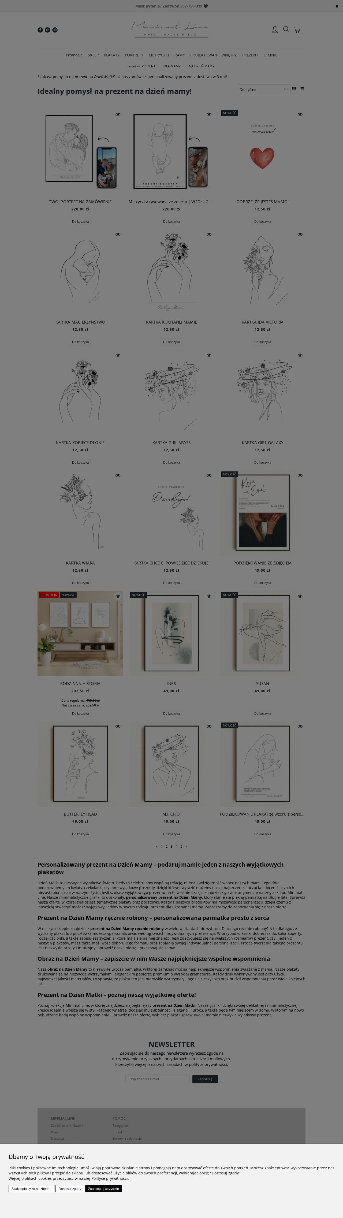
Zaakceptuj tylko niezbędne (31, 1189)
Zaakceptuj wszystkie (103, 1189)
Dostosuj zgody (70, 1189)
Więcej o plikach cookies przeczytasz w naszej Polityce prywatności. (69, 1178)
